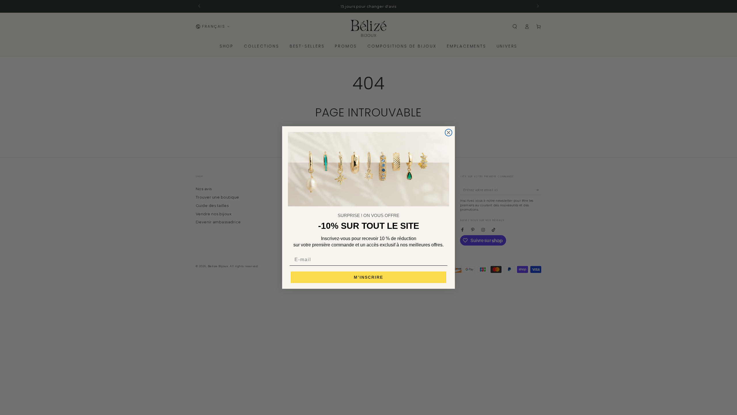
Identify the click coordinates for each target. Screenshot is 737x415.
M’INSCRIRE (368, 277)
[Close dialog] (448, 132)
